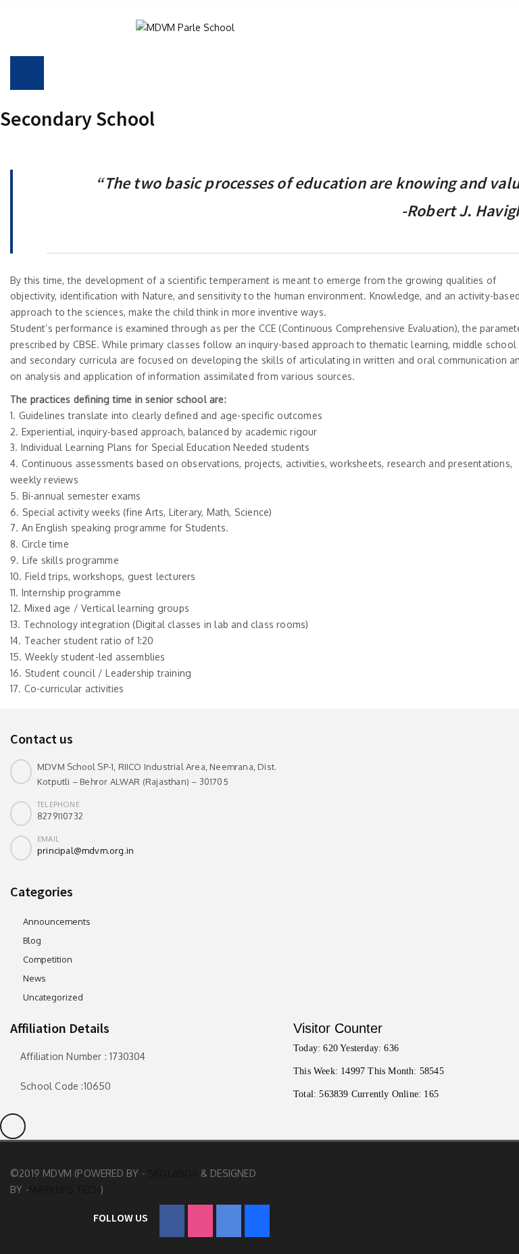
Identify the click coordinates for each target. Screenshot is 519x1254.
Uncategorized (53, 997)
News (34, 978)
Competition (47, 959)
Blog (32, 940)
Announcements (57, 921)
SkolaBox (173, 1173)
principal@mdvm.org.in (85, 850)
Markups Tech (65, 1189)
